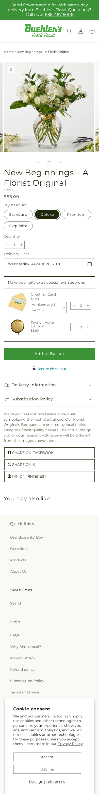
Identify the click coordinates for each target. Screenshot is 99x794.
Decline (47, 769)
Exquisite (18, 226)
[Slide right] (60, 161)
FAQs (15, 635)
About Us (18, 571)
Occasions (19, 548)
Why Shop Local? (25, 646)
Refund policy (22, 669)
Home (8, 52)
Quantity (12, 236)
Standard (18, 214)
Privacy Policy (70, 743)
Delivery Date (16, 254)
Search (16, 603)
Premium (76, 214)
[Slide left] (38, 161)
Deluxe (47, 214)
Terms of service (24, 692)
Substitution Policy (27, 681)
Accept (47, 757)
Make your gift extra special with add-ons (46, 282)
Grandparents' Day (26, 537)
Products (18, 560)
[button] (69, 31)
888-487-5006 (59, 14)
